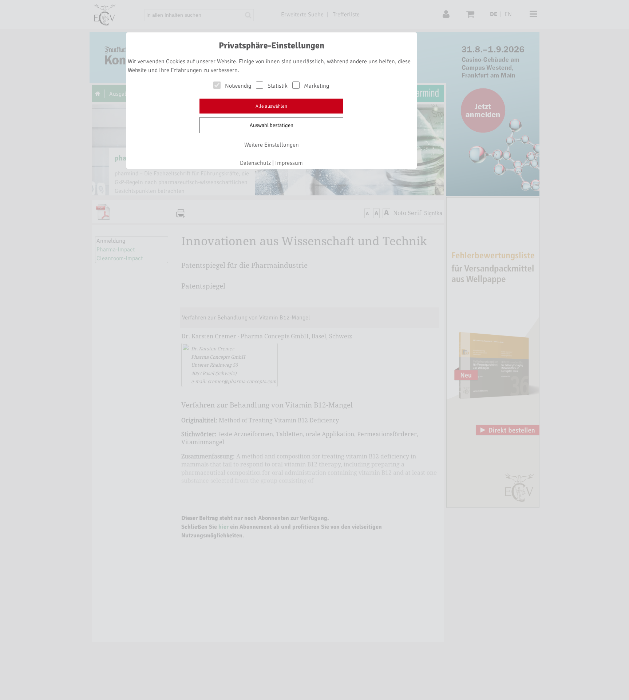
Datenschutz (255, 163)
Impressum (289, 163)
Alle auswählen (271, 106)
